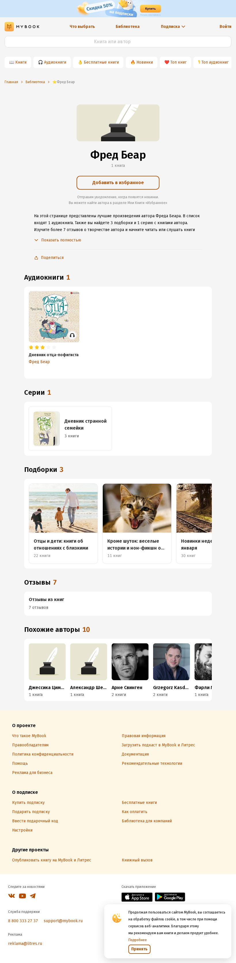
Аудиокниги (55, 62)
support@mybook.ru (63, 920)
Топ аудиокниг (215, 62)
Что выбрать (82, 26)
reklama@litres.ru (25, 943)
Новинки (144, 62)
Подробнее (137, 940)
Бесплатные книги (101, 62)
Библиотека (128, 26)
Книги (20, 62)
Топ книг (178, 62)
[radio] (31, 347)
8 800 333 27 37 (23, 920)
